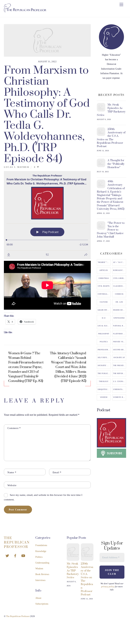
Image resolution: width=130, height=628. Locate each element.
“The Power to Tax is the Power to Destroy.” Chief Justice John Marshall (111, 229)
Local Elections (104, 326)
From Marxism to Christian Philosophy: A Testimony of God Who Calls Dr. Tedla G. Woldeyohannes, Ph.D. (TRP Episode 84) (47, 115)
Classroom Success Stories (119, 286)
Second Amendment (119, 350)
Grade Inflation (104, 310)
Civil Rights (104, 286)
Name (11, 472)
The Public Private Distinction (104, 373)
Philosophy (103, 334)
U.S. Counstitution (119, 381)
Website (11, 485)
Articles (103, 270)
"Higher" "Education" (104, 262)
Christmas (104, 278)
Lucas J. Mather (16, 167)
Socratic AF (119, 357)
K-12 (104, 318)
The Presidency (119, 365)
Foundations (41, 545)
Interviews (40, 580)
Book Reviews (42, 574)
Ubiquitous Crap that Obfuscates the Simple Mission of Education (104, 389)
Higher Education (119, 310)
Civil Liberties (119, 278)
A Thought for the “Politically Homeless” (115, 164)
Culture (104, 302)
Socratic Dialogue (104, 365)
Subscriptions (41, 604)
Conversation (104, 294)
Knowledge (119, 318)
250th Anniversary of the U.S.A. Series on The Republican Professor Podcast (111, 137)
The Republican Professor (119, 373)
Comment (14, 428)
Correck (119, 294)
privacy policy (107, 586)
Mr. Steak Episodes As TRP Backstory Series (111, 110)
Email (57, 472)
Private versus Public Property (119, 342)
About (38, 598)
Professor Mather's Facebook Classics (104, 350)
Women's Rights (119, 397)
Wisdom (103, 397)
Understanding (119, 389)
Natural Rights (119, 326)
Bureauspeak (119, 270)
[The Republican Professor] (25, 11)
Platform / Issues (119, 334)
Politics (104, 342)
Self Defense (104, 357)
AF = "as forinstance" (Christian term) (119, 262)
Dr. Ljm (119, 302)
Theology (103, 381)
